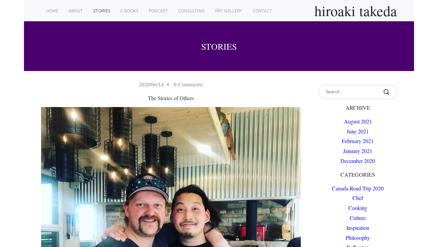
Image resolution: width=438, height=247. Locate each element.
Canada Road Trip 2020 (358, 188)
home (52, 11)
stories (101, 11)
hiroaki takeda (355, 10)
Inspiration (357, 227)
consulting (191, 11)
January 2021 (357, 150)
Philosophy (358, 237)
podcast (158, 11)
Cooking (357, 207)
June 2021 (358, 131)
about (75, 11)
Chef (357, 197)
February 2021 (358, 140)
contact (262, 11)
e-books (129, 11)
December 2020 (357, 160)
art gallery (228, 11)
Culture (358, 217)
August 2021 (358, 121)
